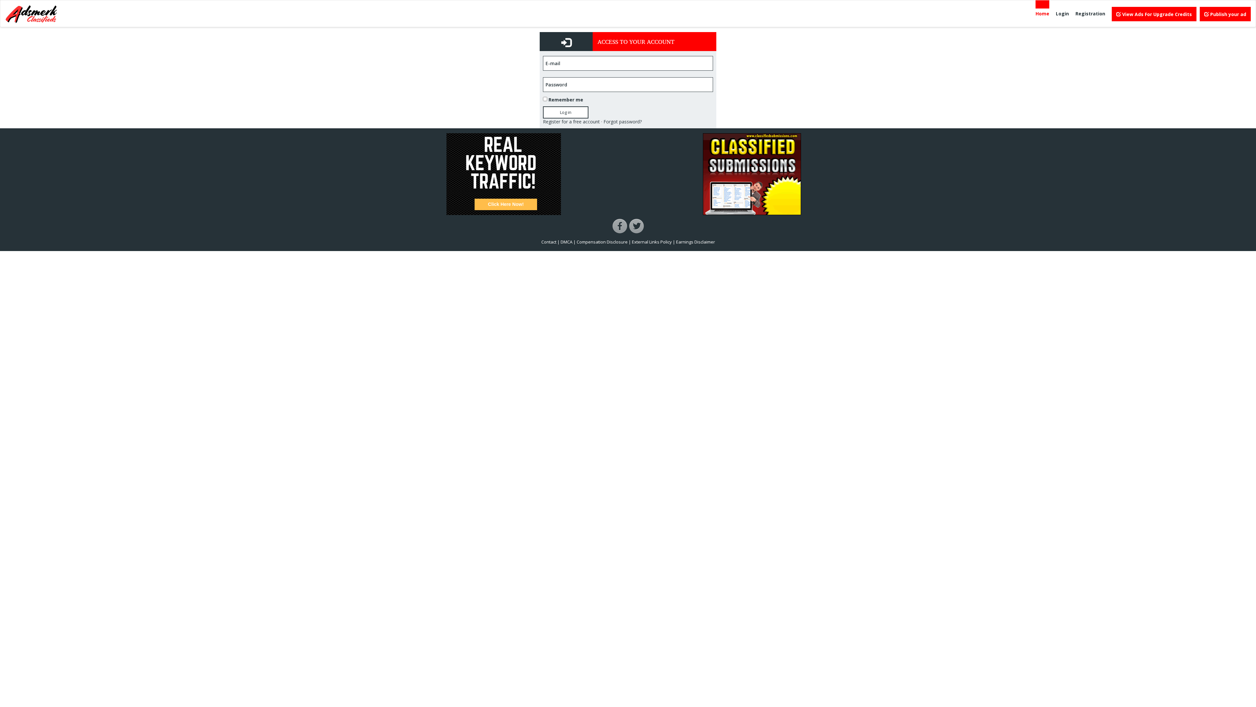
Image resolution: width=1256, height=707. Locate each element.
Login (1062, 13)
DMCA (566, 242)
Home (1042, 13)
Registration (1090, 13)
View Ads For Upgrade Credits (1156, 14)
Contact (548, 242)
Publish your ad (1227, 14)
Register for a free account (571, 121)
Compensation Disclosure (602, 242)
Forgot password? (622, 121)
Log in (565, 112)
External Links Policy (652, 242)
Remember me (566, 100)
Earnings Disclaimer (695, 242)
